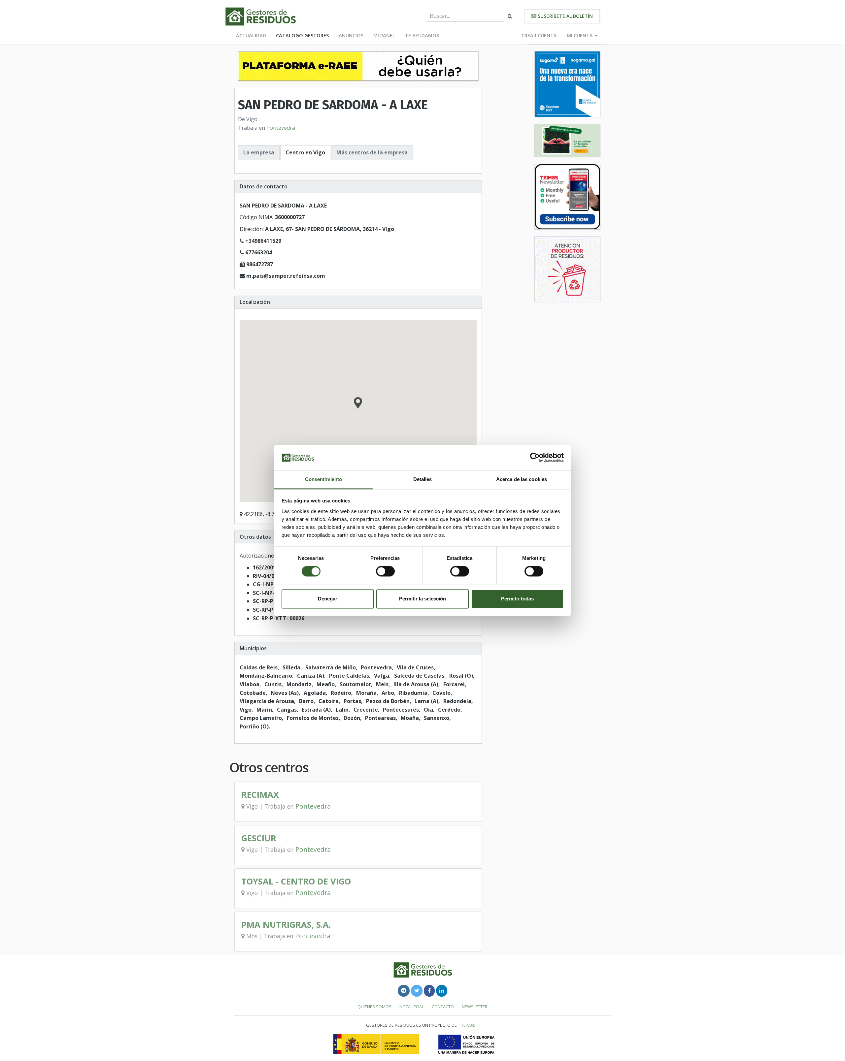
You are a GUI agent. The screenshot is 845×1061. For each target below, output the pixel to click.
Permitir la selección (422, 598)
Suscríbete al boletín (564, 16)
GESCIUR (258, 838)
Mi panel (384, 35)
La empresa (258, 152)
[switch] (385, 571)
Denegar (327, 598)
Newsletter (475, 1007)
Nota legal (411, 1007)
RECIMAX (260, 794)
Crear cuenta (539, 35)
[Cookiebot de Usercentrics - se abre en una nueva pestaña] (535, 458)
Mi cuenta (580, 35)
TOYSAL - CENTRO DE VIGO (296, 881)
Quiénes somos (374, 1007)
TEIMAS (468, 1025)
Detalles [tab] (422, 479)
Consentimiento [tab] (323, 479)
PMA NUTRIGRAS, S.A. (286, 924)
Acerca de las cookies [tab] (521, 479)
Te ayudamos (422, 35)
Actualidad (251, 35)
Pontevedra (280, 127)
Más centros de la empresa (372, 152)
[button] (358, 404)
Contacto (443, 1007)
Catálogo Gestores (302, 35)
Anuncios (351, 35)
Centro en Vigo (305, 152)
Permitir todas (517, 598)
